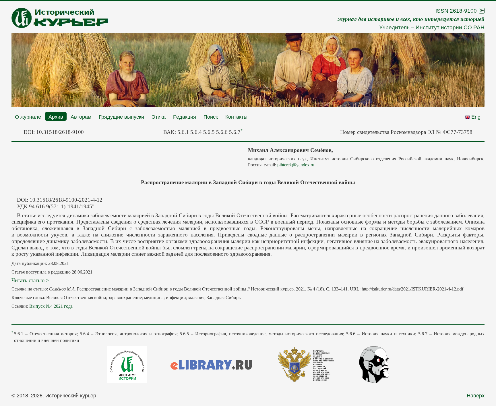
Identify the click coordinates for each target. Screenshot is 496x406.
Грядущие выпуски (121, 116)
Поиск (211, 116)
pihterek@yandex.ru (295, 164)
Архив (56, 116)
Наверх (476, 395)
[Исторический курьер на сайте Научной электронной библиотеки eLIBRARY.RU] (211, 363)
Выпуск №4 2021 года (51, 306)
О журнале (28, 116)
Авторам (81, 116)
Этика (159, 116)
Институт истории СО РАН (450, 27)
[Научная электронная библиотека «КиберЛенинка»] (374, 363)
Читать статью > (30, 280)
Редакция (184, 116)
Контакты (236, 116)
